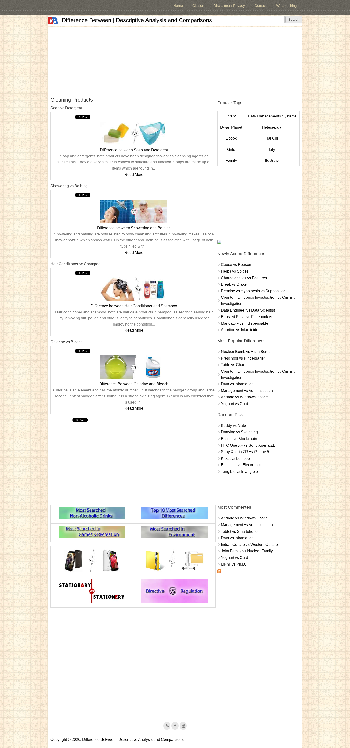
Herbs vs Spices (235, 271)
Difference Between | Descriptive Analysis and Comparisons (137, 20)
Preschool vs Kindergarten (243, 358)
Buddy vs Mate (233, 426)
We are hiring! (287, 6)
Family (231, 160)
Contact (261, 6)
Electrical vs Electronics (241, 465)
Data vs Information (237, 384)
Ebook (231, 138)
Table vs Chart (233, 365)
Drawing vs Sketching (239, 432)
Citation (198, 6)
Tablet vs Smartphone (239, 531)
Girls (231, 149)
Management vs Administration (247, 391)
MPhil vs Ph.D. (233, 564)
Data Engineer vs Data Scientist (248, 310)
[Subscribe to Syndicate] (219, 572)
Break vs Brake (234, 284)
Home (178, 6)
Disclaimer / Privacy (229, 6)
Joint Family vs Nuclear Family (247, 551)
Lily (272, 149)
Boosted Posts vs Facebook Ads (248, 317)
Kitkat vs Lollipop (235, 458)
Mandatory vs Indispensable (244, 323)
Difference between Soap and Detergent (134, 150)
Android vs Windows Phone (244, 397)
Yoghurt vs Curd (234, 404)
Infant (231, 116)
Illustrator (272, 160)
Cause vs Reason (236, 265)
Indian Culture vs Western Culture (249, 545)
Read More (134, 174)
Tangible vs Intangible (239, 471)
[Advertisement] (175, 60)
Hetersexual (272, 127)
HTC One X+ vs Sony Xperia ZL (248, 445)
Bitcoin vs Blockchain (239, 439)
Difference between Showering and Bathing (134, 228)
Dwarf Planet (231, 127)
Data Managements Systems (272, 116)
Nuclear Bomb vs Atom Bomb (245, 352)
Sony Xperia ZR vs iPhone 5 (245, 452)
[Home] (53, 21)
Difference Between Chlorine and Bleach (133, 384)
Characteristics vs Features (244, 278)
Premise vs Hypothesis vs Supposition (253, 291)
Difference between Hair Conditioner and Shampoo (134, 306)
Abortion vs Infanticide (239, 330)
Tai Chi (272, 138)
